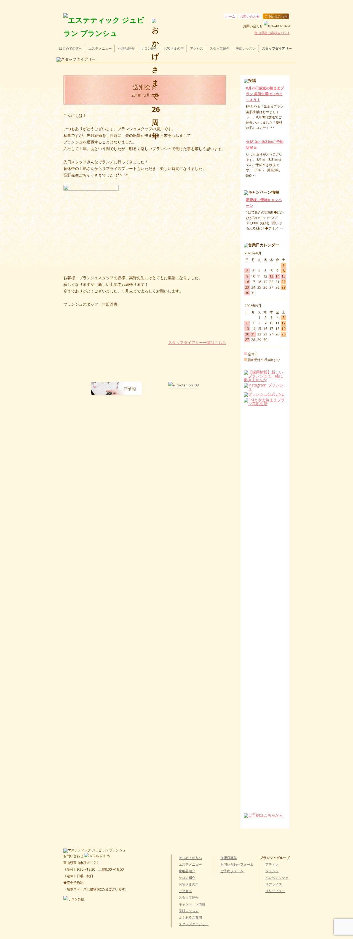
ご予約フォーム (232, 871)
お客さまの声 (174, 48)
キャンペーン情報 (192, 904)
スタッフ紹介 (219, 48)
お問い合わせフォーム (236, 864)
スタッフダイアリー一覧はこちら (197, 343)
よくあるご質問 (190, 917)
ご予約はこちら (276, 16)
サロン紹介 (149, 48)
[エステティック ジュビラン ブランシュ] (105, 26)
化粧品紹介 (126, 48)
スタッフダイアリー (277, 48)
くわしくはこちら (258, 133)
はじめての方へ (70, 48)
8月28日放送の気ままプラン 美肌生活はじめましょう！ (265, 94)
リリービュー (275, 891)
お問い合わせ (250, 16)
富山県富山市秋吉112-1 (272, 33)
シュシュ (272, 871)
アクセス (196, 48)
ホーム (230, 16)
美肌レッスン (246, 48)
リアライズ (273, 884)
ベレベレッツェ (276, 877)
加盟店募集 (228, 857)
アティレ (272, 864)
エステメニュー (100, 48)
